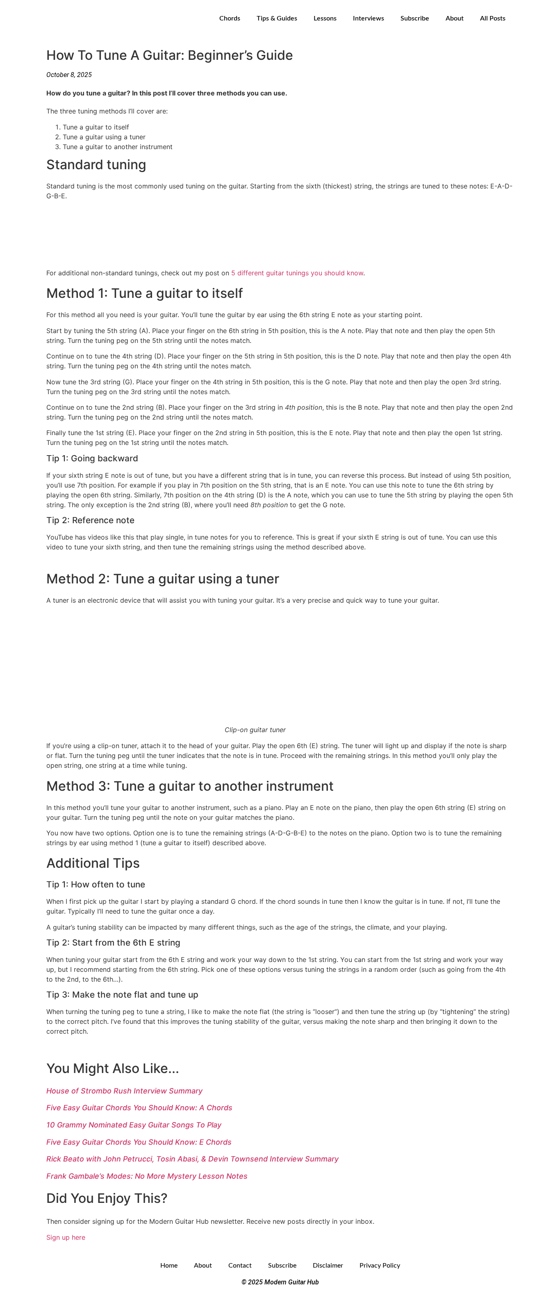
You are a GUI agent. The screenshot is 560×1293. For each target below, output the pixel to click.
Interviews (368, 18)
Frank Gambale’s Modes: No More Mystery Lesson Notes (147, 1176)
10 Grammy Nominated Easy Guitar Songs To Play (133, 1125)
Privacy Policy (380, 1265)
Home (169, 1265)
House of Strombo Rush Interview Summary (124, 1091)
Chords (229, 18)
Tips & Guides (277, 18)
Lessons (325, 18)
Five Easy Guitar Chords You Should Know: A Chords (139, 1107)
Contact (240, 1265)
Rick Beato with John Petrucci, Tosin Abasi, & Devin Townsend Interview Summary (192, 1159)
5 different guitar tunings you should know (297, 273)
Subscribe (415, 18)
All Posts (492, 18)
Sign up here (65, 1237)
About (455, 18)
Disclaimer (328, 1265)
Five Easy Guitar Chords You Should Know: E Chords (139, 1142)
